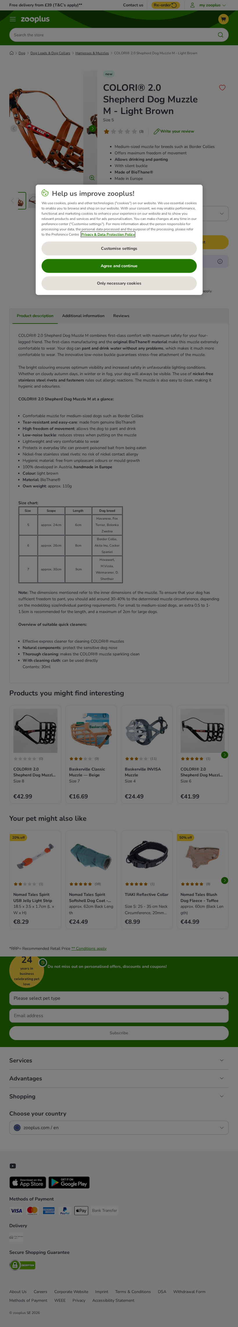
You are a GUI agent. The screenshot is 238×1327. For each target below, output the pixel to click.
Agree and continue (119, 266)
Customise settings (119, 248)
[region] (119, 240)
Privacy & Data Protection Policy (108, 234)
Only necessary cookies (119, 283)
